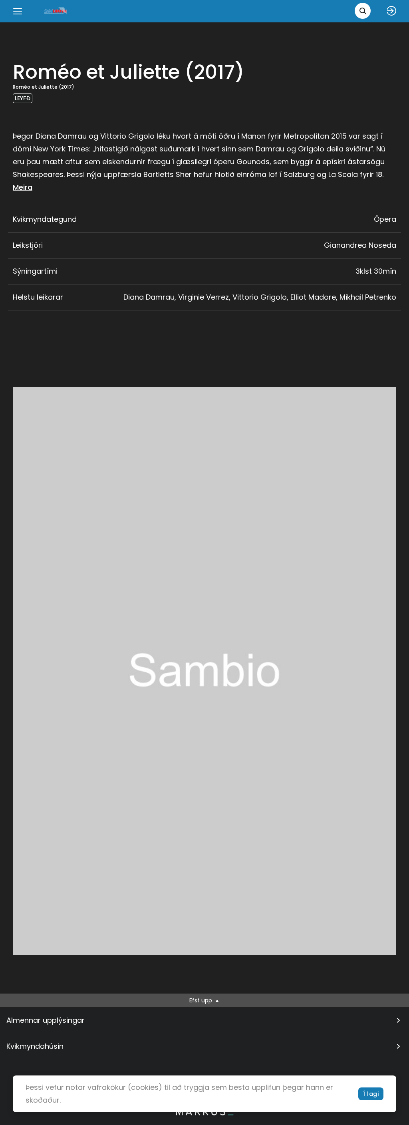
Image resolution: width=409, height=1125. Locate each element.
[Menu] (17, 11)
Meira (22, 187)
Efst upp (201, 1000)
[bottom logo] (204, 1113)
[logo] (56, 11)
